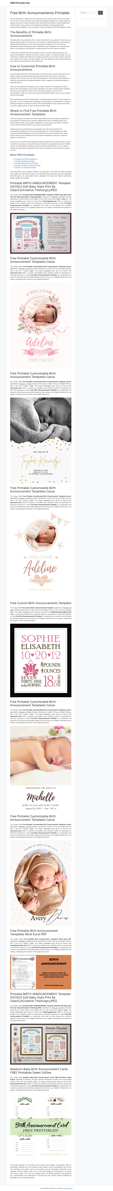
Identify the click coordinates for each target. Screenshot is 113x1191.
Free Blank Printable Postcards (24, 161)
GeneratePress (68, 1188)
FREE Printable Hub (20, 3)
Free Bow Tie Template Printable (25, 167)
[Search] (100, 13)
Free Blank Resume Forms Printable (26, 163)
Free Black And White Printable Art (26, 159)
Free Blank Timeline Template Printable (27, 165)
